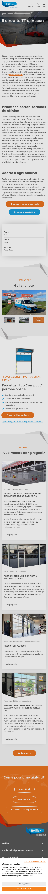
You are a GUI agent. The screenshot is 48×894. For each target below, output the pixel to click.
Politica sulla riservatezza (35, 861)
